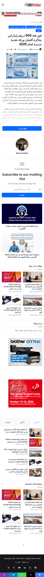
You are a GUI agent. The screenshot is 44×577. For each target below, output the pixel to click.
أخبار (31, 22)
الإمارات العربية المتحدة (17, 27)
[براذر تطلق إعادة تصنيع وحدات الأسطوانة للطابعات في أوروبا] (11, 300)
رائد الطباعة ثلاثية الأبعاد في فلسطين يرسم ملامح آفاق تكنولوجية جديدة (33, 286)
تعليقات (7, 422)
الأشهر (22, 422)
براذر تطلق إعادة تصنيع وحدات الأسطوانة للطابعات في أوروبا (12, 310)
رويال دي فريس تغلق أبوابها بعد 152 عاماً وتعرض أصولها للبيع (33, 310)
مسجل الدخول (27, 330)
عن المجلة (25, 562)
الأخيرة (36, 422)
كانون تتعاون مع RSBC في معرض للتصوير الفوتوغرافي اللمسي (17, 470)
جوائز (38, 31)
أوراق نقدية (31, 27)
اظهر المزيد (23, 128)
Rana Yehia (35, 49)
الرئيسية (37, 22)
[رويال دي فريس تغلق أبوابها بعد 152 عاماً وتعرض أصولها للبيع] (32, 300)
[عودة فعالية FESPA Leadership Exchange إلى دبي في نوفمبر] (11, 277)
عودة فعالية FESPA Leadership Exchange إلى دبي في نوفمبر (12, 286)
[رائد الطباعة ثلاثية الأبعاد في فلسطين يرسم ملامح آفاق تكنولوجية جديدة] (32, 277)
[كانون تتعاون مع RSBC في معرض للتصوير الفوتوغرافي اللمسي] (35, 472)
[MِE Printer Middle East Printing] (33, 5)
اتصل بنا (18, 562)
